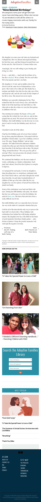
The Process (24, 463)
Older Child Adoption (30, 27)
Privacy (4, 470)
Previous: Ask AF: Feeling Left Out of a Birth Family (8, 231)
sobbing (29, 114)
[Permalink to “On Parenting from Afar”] (20, 293)
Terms (4, 467)
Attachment (9, 27)
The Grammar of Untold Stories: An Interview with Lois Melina (20, 429)
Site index (20, 452)
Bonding (4, 7)
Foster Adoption (18, 27)
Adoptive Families (20, 2)
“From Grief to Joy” (8, 418)
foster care (11, 196)
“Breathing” (6, 436)
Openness (23, 473)
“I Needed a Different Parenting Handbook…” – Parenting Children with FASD (20, 337)
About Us (5, 459)
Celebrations (13, 7)
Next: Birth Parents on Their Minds (31, 230)
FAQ (3, 465)
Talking (22, 468)
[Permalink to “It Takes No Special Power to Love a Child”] (20, 263)
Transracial (24, 471)
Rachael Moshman (9, 25)
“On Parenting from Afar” (12, 307)
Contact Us (5, 462)
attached (11, 77)
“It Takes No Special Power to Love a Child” (19, 276)
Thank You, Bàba (8, 441)
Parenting (23, 476)
